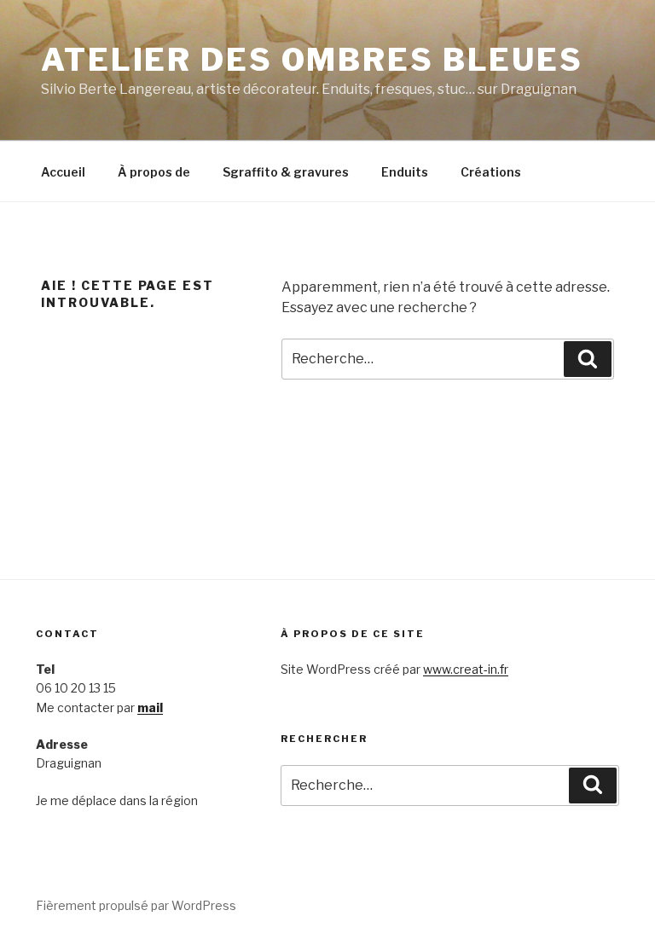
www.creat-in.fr (465, 669)
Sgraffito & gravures (286, 172)
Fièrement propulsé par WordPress (136, 905)
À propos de (154, 172)
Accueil (63, 172)
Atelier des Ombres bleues (312, 59)
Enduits (404, 172)
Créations (491, 172)
